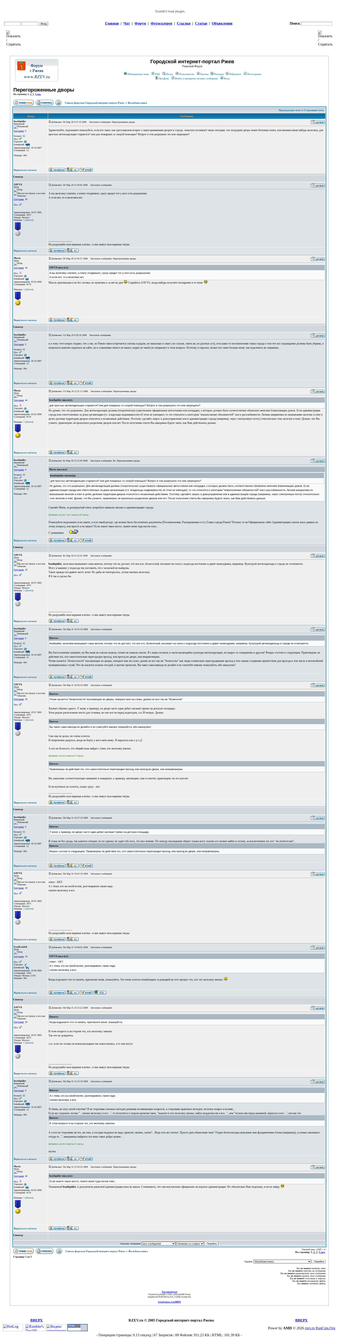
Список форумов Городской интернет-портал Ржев (94, 102)
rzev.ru (310, 1328)
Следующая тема (314, 110)
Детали (29, 220)
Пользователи (186, 74)
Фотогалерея (161, 23)
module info (186, 1297)
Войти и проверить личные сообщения (196, 78)
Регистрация (254, 74)
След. (38, 94)
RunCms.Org (325, 1328)
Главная (112, 23)
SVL (172, 1297)
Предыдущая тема (290, 110)
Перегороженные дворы (43, 90)
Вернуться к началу (25, 170)
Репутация (19, 131)
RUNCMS (162, 1297)
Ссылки (183, 23)
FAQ (157, 74)
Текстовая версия (169, 1291)
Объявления (222, 23)
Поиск (169, 74)
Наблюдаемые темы (138, 74)
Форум (140, 23)
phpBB (162, 1294)
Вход (227, 78)
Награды (219, 74)
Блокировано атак (169, 1302)
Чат (126, 23)
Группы (204, 74)
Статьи (201, 23)
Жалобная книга (137, 102)
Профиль (164, 78)
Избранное (235, 74)
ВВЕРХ (36, 1320)
